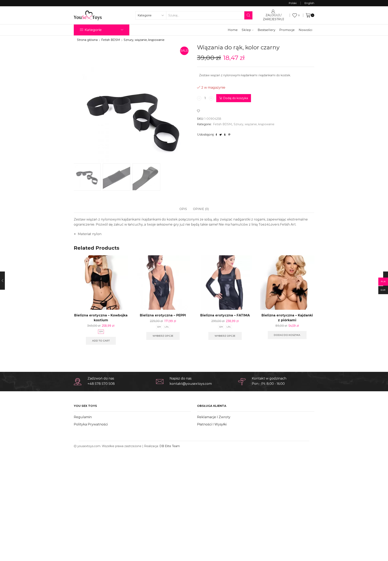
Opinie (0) (201, 209)
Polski (293, 3)
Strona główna (87, 40)
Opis (183, 209)
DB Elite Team (169, 446)
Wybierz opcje (163, 335)
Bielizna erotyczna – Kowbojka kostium (101, 317)
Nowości (305, 30)
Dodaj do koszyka (235, 98)
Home (233, 30)
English (309, 3)
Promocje (287, 30)
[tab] (183, 209)
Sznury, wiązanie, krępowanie (144, 40)
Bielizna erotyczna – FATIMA (225, 315)
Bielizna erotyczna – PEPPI (163, 315)
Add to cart (101, 340)
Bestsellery (266, 30)
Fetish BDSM (110, 40)
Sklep (246, 30)
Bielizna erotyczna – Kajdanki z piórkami (287, 317)
